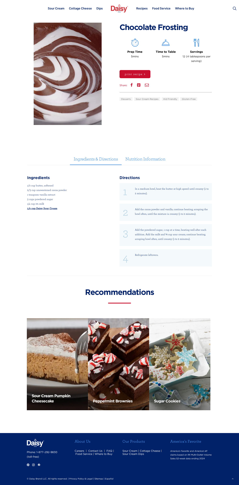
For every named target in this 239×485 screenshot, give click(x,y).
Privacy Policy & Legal (81, 479)
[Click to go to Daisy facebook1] (39, 465)
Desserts (126, 99)
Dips (99, 8)
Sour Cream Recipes (147, 99)
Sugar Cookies (167, 401)
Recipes (142, 8)
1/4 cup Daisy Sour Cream (42, 208)
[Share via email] (147, 85)
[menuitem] (56, 8)
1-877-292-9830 (46, 452)
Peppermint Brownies (113, 401)
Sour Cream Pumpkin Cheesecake (51, 398)
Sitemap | (99, 479)
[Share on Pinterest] (139, 85)
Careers (79, 450)
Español (109, 479)
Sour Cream (56, 8)
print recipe (134, 74)
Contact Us (95, 450)
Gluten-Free (189, 99)
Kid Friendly (170, 99)
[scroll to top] (232, 478)
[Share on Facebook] (131, 85)
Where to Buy (184, 8)
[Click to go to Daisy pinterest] (28, 465)
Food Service (161, 8)
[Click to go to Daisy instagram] (33, 465)
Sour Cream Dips (133, 454)
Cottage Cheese (80, 8)
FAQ (109, 450)
